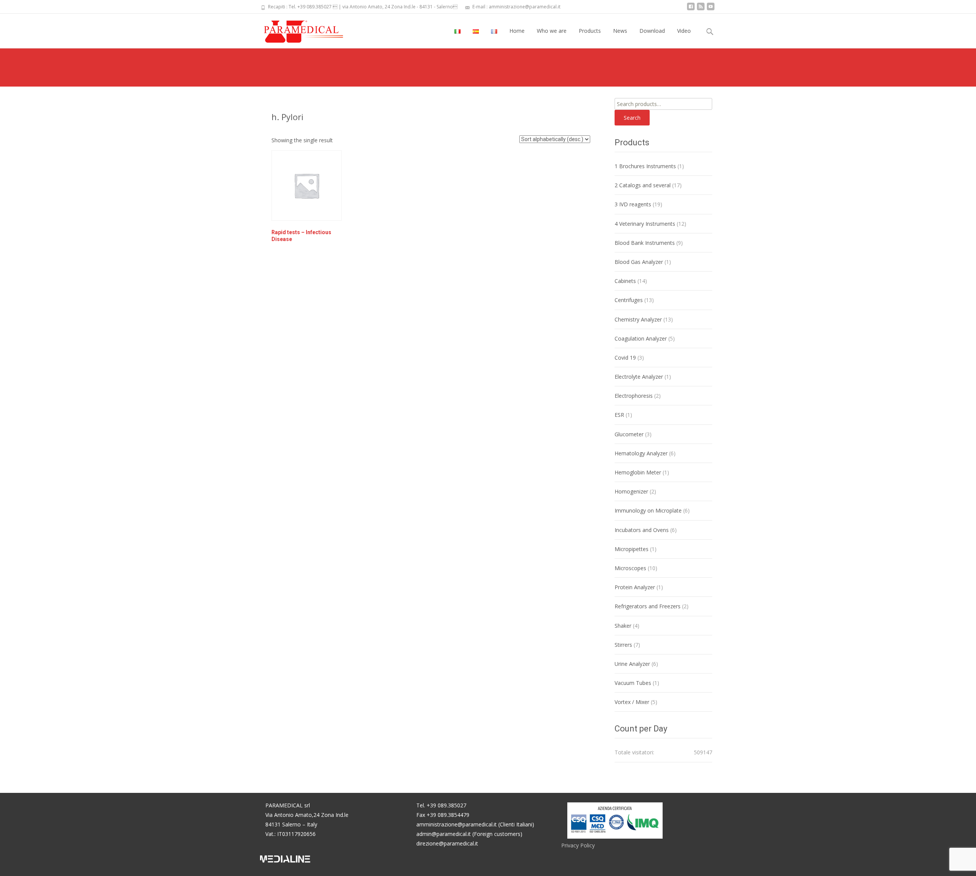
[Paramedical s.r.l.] (296, 29)
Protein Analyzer (635, 587)
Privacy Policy (578, 845)
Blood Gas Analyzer (639, 261)
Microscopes (630, 568)
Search (632, 117)
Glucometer (629, 434)
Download (652, 30)
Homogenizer (631, 491)
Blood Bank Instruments (645, 242)
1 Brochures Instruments (645, 166)
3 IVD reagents (633, 204)
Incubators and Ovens (642, 530)
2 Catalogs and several (643, 185)
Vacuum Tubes (633, 682)
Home (517, 30)
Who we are (552, 30)
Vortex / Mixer (632, 702)
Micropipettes (632, 549)
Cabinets (625, 280)
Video (684, 30)
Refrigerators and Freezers (648, 606)
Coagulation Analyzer (641, 338)
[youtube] (710, 9)
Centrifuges (629, 300)
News (620, 30)
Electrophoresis (634, 395)
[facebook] (691, 9)
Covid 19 (625, 357)
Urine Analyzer (632, 663)
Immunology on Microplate (648, 510)
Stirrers (623, 644)
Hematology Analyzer (641, 453)
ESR (619, 414)
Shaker (623, 625)
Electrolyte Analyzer (639, 376)
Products (590, 30)
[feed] (701, 9)
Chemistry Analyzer (638, 319)
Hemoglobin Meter (638, 472)
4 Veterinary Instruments (645, 223)
